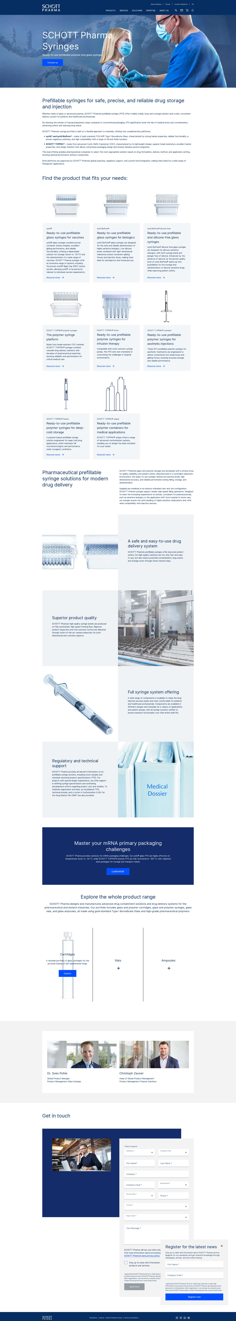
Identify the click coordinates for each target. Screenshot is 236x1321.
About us (164, 10)
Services (124, 10)
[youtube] (189, 1318)
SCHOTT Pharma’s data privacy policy (142, 1256)
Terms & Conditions (131, 1318)
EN (193, 4)
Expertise (150, 10)
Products (110, 10)
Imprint (101, 1318)
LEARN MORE (118, 871)
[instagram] (181, 1318)
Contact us (52, 62)
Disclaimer (93, 1318)
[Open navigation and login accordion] (192, 10)
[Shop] (187, 10)
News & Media (156, 4)
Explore (67, 973)
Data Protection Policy (114, 1318)
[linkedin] (185, 1318)
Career (167, 4)
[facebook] (177, 1318)
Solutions (137, 10)
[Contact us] (181, 10)
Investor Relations (181, 4)
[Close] (221, 1245)
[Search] (176, 10)
